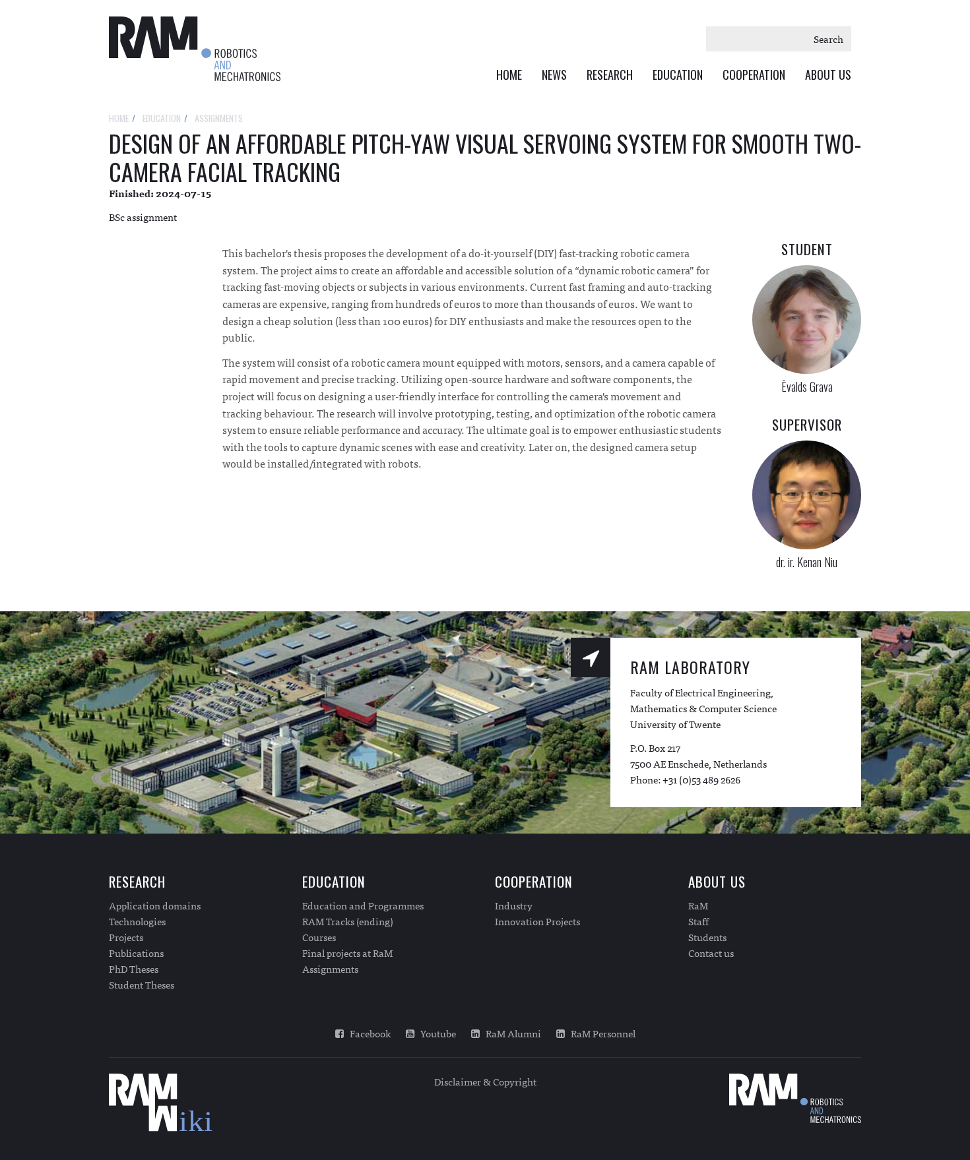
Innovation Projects (537, 921)
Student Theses (141, 984)
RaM (698, 905)
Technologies (137, 921)
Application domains (155, 905)
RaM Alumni (510, 1033)
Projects (126, 937)
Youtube (435, 1033)
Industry (514, 905)
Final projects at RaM (347, 953)
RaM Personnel (600, 1033)
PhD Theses (133, 969)
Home (509, 74)
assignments (219, 118)
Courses (319, 937)
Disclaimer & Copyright (485, 1081)
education (162, 118)
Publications (136, 953)
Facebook (367, 1033)
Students (707, 937)
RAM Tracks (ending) (347, 921)
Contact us (711, 953)
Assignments (330, 969)
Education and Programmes (363, 905)
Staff (698, 921)
